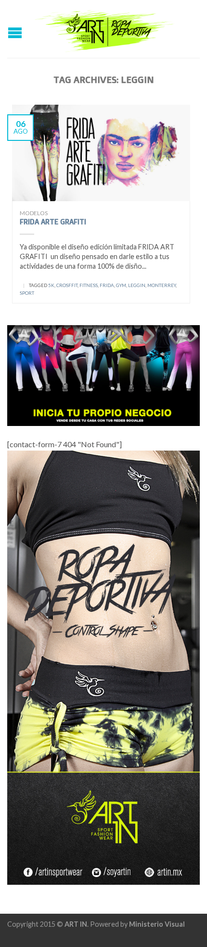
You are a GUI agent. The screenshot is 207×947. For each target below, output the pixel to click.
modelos (34, 213)
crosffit (67, 285)
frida (107, 285)
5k (51, 285)
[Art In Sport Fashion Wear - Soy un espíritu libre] (105, 28)
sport (27, 293)
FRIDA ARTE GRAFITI (53, 221)
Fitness (88, 285)
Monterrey (161, 285)
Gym (121, 285)
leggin (136, 285)
